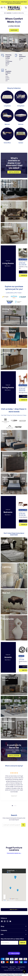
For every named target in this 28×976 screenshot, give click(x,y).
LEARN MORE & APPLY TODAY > (14, 293)
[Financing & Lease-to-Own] (7, 60)
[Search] (23, 825)
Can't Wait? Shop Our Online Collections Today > (14, 415)
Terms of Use (11, 968)
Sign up (22, 942)
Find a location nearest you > (14, 853)
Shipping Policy (21, 967)
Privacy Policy (4, 967)
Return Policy (13, 967)
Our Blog (18, 968)
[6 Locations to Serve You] (7, 75)
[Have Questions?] (21, 60)
